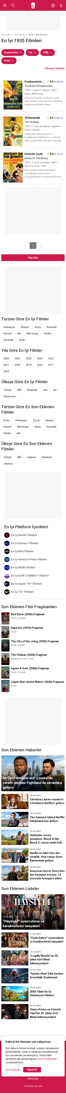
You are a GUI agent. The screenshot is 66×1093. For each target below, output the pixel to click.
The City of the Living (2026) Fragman (35, 641)
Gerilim (47, 333)
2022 (51, 358)
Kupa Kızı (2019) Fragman (27, 627)
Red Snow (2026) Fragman (28, 614)
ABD (19, 390)
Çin (55, 390)
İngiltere (31, 457)
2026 (6, 358)
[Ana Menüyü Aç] (4, 5)
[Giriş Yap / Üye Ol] (53, 5)
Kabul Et (32, 1069)
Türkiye (7, 390)
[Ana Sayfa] (33, 5)
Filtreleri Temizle (55, 68)
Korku (38, 327)
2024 (28, 358)
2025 (17, 358)
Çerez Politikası (46, 1059)
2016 (6, 371)
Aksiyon (25, 327)
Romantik (52, 327)
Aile (19, 333)
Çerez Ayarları (12, 1069)
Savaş (37, 426)
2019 (28, 365)
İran (45, 390)
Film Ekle (33, 257)
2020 (17, 365)
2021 (6, 365)
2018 (39, 365)
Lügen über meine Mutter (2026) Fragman (37, 681)
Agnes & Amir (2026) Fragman (30, 668)
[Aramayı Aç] (12, 5)
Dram (22, 340)
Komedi (7, 333)
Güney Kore (10, 396)
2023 (39, 358)
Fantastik (9, 340)
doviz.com (33, 1078)
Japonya (8, 463)
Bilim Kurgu (32, 333)
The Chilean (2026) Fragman (29, 654)
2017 (51, 365)
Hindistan (32, 390)
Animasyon (9, 327)
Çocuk (36, 420)
